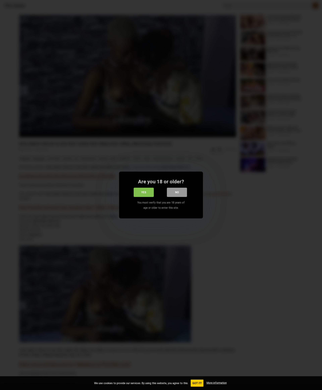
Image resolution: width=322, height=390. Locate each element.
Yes (143, 192)
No (177, 192)
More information (216, 382)
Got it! (197, 383)
